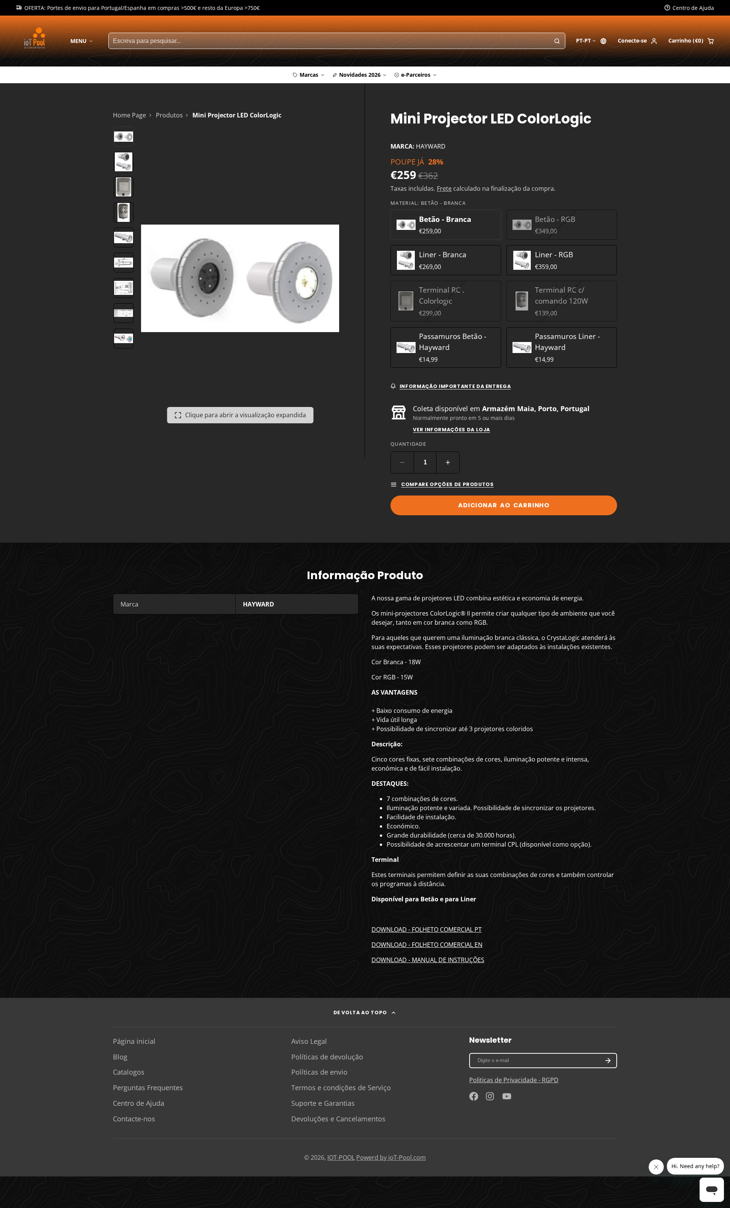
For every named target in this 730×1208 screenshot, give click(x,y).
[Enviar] (421, 653)
